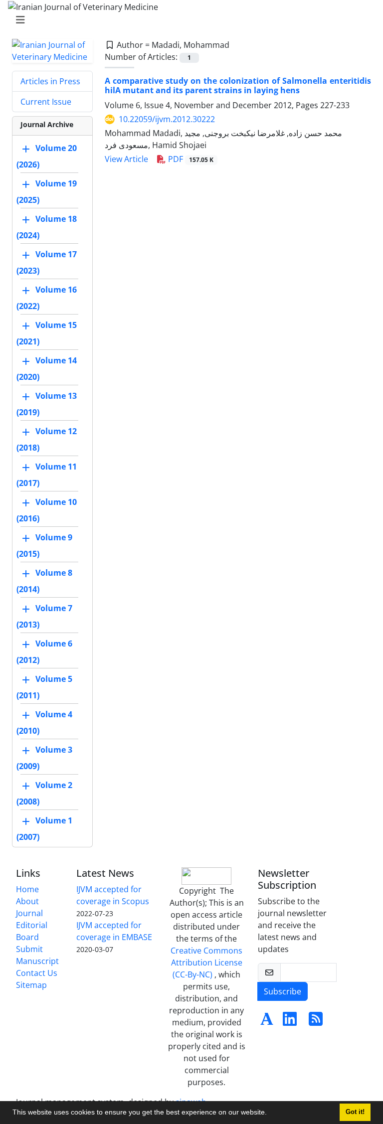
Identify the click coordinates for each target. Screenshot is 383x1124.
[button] (270, 1113)
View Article (126, 159)
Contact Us (36, 972)
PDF (189, 159)
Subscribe (282, 991)
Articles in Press (50, 81)
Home (27, 889)
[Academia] (267, 1021)
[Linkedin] (290, 1021)
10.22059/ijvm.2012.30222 (167, 119)
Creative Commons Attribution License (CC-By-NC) (206, 962)
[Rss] (316, 1021)
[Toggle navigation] (188, 20)
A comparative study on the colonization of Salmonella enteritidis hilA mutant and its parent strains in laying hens (238, 85)
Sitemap (31, 984)
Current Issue (45, 101)
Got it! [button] (355, 1112)
